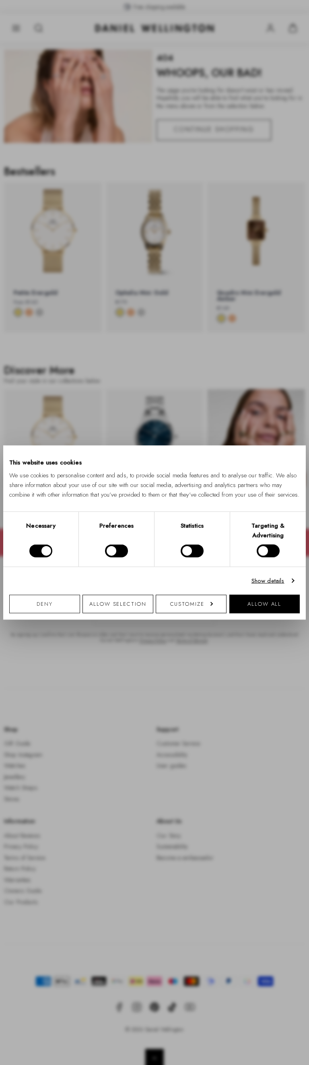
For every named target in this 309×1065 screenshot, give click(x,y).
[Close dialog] (294, 420)
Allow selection (117, 603)
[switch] (116, 551)
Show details (267, 580)
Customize (187, 603)
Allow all (264, 603)
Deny (45, 603)
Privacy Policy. (233, 637)
